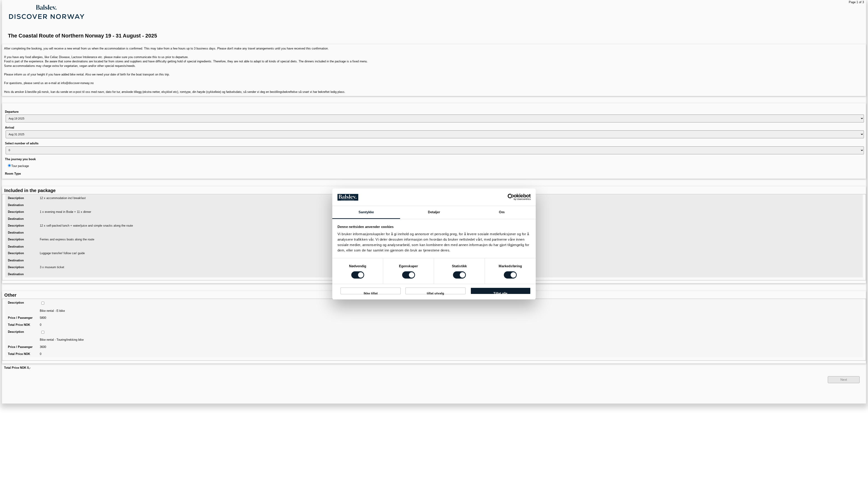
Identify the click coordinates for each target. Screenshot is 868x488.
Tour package (20, 166)
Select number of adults (21, 143)
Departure (12, 111)
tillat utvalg (435, 293)
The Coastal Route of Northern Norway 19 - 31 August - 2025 (82, 36)
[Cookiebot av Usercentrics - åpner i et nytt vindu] (511, 197)
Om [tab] (502, 212)
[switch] (408, 275)
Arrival (9, 127)
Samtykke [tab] (366, 212)
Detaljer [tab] (434, 212)
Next (843, 379)
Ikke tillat (371, 293)
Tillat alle (500, 293)
